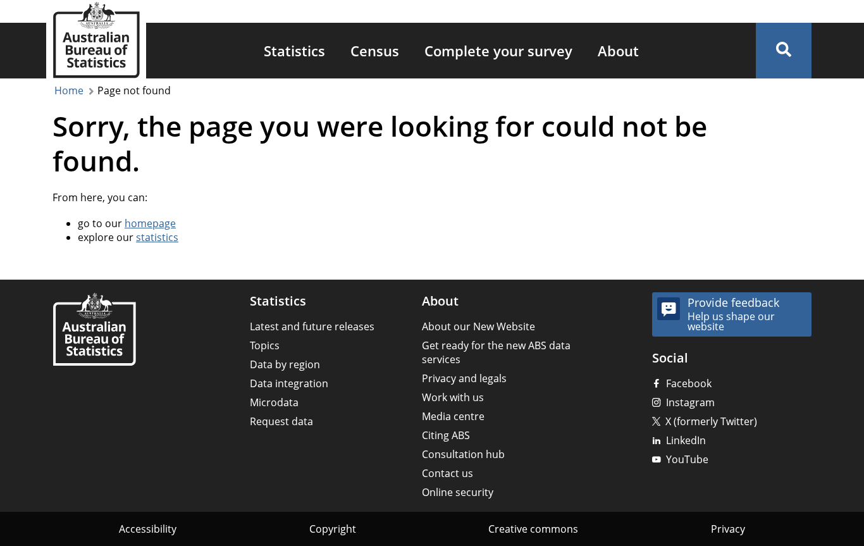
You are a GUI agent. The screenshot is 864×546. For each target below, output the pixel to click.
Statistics (294, 50)
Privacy (728, 529)
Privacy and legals (464, 378)
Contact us (447, 473)
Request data (281, 421)
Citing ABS (446, 435)
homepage (150, 223)
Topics (265, 345)
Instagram (690, 402)
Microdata (274, 402)
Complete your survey (498, 50)
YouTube (687, 459)
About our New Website (478, 326)
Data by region (285, 364)
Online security (457, 492)
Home (68, 90)
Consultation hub (463, 454)
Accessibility (147, 529)
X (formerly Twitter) (711, 421)
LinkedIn (686, 440)
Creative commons (533, 529)
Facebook (689, 383)
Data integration (289, 383)
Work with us (453, 397)
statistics (157, 237)
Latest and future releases (312, 326)
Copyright (332, 529)
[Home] (94, 330)
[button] (784, 50)
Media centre (453, 416)
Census (374, 50)
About (618, 50)
